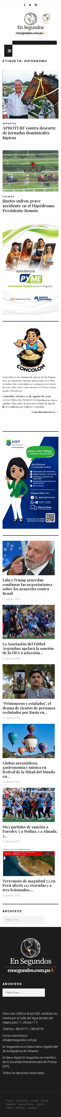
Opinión (40, 1104)
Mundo (45, 1100)
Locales (8, 196)
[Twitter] (30, 5)
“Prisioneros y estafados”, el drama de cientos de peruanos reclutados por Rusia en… (29, 708)
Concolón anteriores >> (45, 412)
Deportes (9, 123)
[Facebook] (25, 5)
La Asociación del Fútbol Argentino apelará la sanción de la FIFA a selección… (28, 648)
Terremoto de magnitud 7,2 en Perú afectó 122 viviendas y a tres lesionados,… (29, 885)
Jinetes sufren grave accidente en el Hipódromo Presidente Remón (29, 205)
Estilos (9, 1107)
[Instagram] (35, 5)
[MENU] (8, 51)
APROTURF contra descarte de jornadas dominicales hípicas (29, 132)
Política (10, 1100)
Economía (22, 1100)
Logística (32, 1107)
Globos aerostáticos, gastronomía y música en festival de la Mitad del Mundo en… (29, 769)
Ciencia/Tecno (26, 1104)
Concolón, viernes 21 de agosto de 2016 (27, 396)
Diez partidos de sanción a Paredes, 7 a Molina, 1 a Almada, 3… (30, 831)
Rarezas (20, 1107)
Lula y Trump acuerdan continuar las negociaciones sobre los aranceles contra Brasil (27, 586)
